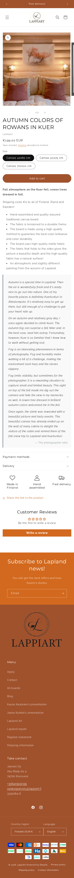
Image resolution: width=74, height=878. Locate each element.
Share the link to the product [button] (25, 497)
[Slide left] (29, 113)
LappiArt (22, 865)
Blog (10, 696)
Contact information (48, 870)
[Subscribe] (63, 593)
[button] (7, 17)
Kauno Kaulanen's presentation (27, 704)
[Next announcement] (67, 4)
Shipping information (20, 745)
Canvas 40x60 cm (18, 157)
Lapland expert (17, 729)
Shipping (22, 145)
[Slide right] (45, 113)
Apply (11, 671)
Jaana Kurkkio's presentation (25, 712)
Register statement (19, 737)
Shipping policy (27, 870)
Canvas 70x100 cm (19, 166)
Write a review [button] (37, 533)
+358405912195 (17, 783)
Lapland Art (14, 720)
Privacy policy (58, 865)
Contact (12, 680)
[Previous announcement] (7, 4)
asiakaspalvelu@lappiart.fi (24, 788)
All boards (13, 688)
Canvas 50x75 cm (51, 157)
